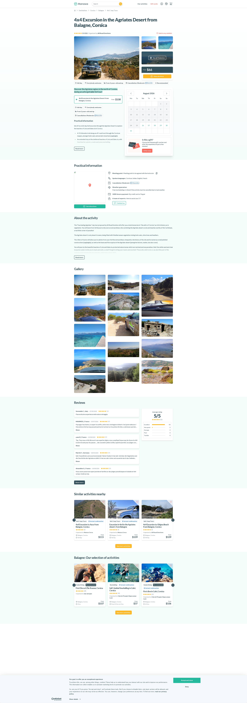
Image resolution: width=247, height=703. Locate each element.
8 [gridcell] (160, 109)
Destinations (83, 10)
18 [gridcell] (137, 120)
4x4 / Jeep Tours (112, 10)
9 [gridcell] (166, 109)
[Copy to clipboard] (157, 173)
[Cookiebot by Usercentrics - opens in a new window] (56, 699)
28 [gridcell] (155, 125)
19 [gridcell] (143, 120)
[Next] (167, 93)
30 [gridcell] (166, 125)
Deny (187, 686)
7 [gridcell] (154, 109)
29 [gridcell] (161, 125)
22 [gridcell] (161, 120)
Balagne (101, 10)
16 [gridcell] (166, 114)
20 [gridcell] (149, 120)
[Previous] (131, 93)
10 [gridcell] (131, 114)
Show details (73, 699)
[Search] (120, 3)
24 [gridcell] (131, 125)
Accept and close (187, 680)
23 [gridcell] (166, 120)
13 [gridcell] (149, 114)
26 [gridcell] (143, 125)
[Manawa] (81, 3)
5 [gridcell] (142, 109)
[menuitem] (142, 4)
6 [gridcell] (148, 109)
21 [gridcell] (155, 120)
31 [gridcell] (131, 131)
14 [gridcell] (155, 114)
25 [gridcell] (137, 125)
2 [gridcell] (166, 104)
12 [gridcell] (143, 114)
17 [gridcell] (131, 120)
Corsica (92, 10)
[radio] (98, 99)
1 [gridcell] (160, 104)
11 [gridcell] (137, 114)
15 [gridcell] (161, 114)
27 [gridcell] (149, 125)
